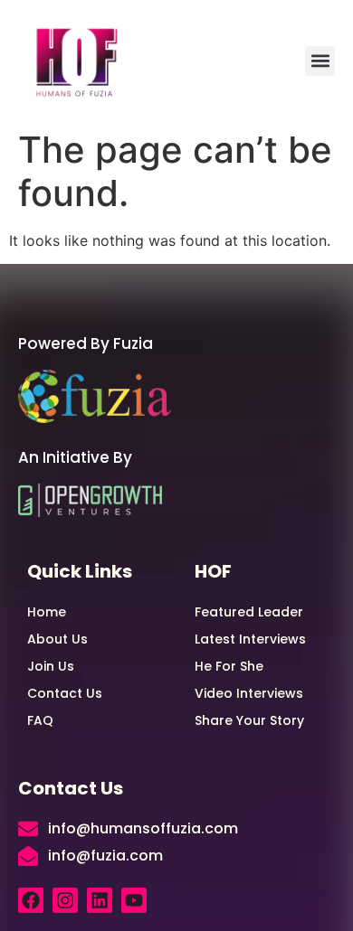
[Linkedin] (99, 900)
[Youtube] (134, 900)
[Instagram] (65, 900)
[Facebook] (30, 900)
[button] (320, 61)
